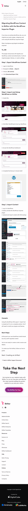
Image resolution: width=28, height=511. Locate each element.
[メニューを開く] (25, 6)
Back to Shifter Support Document (12, 360)
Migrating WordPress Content (10, 15)
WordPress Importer (18, 210)
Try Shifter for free (14, 390)
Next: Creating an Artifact (11, 355)
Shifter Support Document (8, 13)
